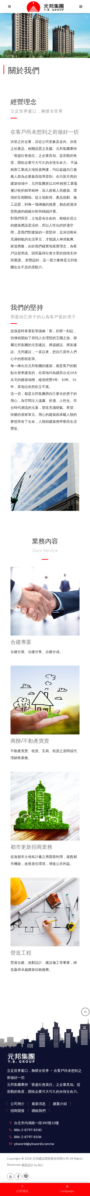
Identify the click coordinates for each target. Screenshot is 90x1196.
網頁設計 (27, 1165)
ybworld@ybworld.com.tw (34, 1144)
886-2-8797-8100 (28, 1130)
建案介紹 (60, 1103)
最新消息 (39, 1103)
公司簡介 (17, 1103)
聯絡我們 (39, 1110)
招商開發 (17, 1110)
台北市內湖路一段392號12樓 (36, 1123)
